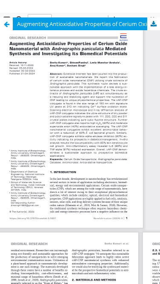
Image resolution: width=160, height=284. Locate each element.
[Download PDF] (153, 23)
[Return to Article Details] (6, 23)
